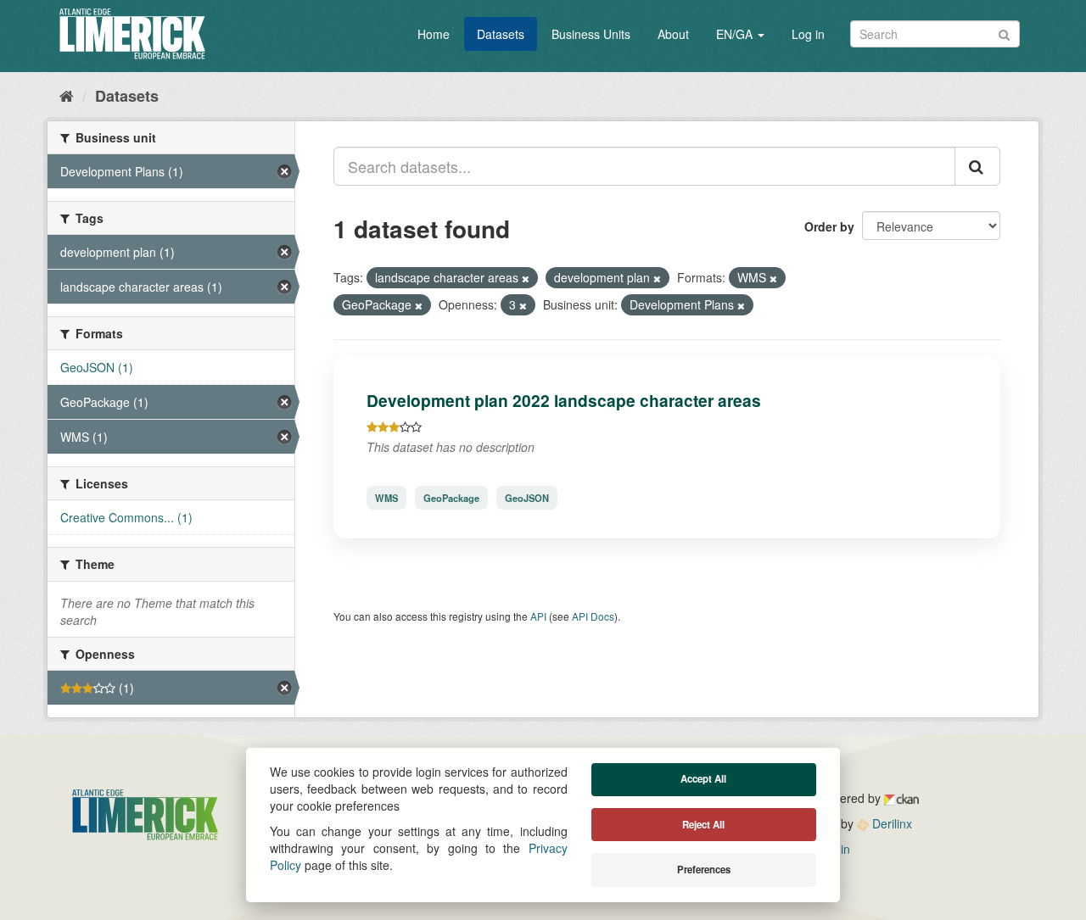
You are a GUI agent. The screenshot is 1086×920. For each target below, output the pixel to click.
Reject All (703, 824)
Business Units (590, 33)
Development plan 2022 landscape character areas (564, 400)
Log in (808, 33)
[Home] (66, 95)
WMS (386, 498)
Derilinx (890, 823)
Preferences (704, 869)
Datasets (500, 33)
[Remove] (525, 278)
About (673, 33)
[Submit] (1004, 32)
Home (433, 33)
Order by (829, 226)
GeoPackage (451, 498)
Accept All (703, 779)
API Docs (593, 616)
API (538, 616)
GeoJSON (527, 498)
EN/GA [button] (736, 33)
